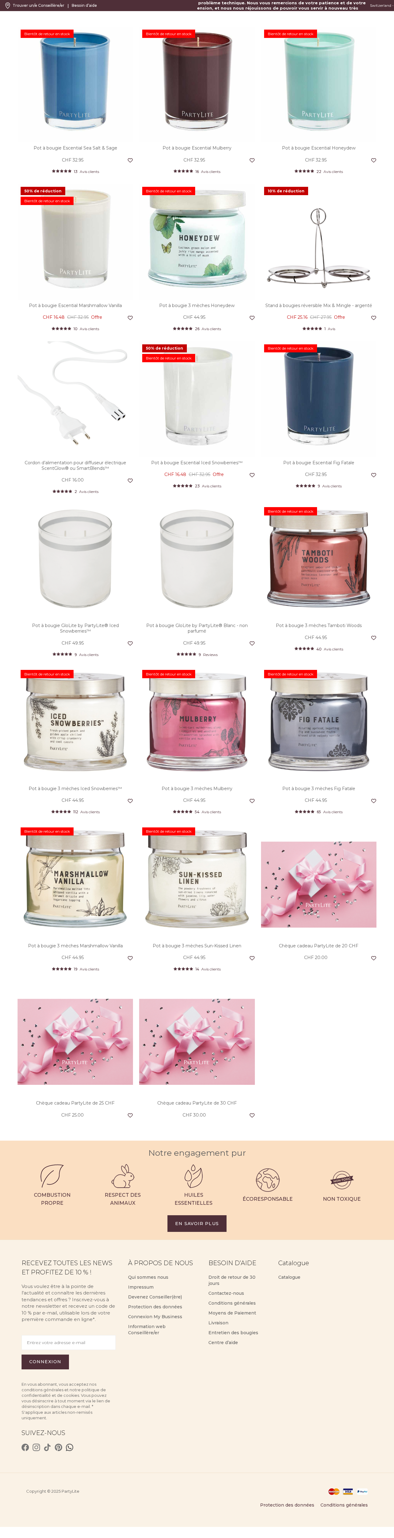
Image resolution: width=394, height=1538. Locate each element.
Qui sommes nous (148, 1277)
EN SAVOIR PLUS (197, 1223)
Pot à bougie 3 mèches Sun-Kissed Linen (197, 946)
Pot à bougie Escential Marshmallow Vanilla (75, 305)
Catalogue (289, 1277)
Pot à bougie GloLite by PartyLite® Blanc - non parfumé (197, 628)
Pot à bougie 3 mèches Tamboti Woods (319, 625)
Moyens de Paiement (232, 1313)
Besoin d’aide (84, 5)
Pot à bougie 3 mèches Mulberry (197, 788)
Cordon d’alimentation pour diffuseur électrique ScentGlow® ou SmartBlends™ (75, 465)
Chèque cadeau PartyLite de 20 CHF (318, 946)
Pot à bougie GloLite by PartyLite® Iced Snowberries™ (75, 628)
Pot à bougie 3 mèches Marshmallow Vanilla (75, 946)
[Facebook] (25, 1447)
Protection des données (155, 1307)
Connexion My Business (155, 1316)
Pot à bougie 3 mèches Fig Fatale (318, 788)
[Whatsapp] (69, 1447)
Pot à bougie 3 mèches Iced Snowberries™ (75, 788)
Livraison (218, 1323)
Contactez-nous (226, 1293)
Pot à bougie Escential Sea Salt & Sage (75, 148)
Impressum (141, 1287)
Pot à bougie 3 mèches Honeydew (197, 305)
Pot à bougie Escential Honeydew (319, 148)
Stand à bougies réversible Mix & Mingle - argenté (318, 305)
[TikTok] (47, 1447)
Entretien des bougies (233, 1332)
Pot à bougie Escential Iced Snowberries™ (197, 463)
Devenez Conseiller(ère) (155, 1297)
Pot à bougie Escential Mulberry (197, 148)
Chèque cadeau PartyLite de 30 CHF (197, 1103)
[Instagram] (36, 1447)
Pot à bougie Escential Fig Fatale (318, 463)
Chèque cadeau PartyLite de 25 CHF (75, 1103)
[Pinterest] (58, 1447)
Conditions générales (232, 1303)
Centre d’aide (223, 1342)
